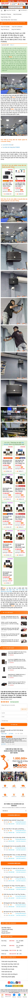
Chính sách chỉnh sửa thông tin (9, 974)
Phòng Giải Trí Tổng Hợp (6, 14)
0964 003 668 (11, 841)
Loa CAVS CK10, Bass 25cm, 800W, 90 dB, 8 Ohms (7, 184)
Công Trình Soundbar (5, 26)
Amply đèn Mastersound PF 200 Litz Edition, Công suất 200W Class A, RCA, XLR (17, 682)
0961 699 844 (11, 898)
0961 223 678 (11, 823)
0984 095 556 (11, 858)
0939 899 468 (11, 889)
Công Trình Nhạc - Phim (6, 17)
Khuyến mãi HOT (5, 933)
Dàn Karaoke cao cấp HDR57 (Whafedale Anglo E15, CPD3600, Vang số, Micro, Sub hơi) (7, 576)
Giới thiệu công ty (6, 927)
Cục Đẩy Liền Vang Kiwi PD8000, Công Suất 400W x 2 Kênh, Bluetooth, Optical (20, 186)
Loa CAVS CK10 (7, 144)
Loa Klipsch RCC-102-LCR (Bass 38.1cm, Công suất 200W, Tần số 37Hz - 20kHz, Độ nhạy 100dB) (17, 667)
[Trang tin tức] (1, 10)
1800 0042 (11, 940)
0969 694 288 (11, 849)
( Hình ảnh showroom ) (21, 823)
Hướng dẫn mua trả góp (7, 969)
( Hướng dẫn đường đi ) (20, 822)
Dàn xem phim (20, 589)
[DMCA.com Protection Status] (17, 986)
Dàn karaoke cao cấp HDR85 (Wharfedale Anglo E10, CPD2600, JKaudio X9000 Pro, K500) (20, 548)
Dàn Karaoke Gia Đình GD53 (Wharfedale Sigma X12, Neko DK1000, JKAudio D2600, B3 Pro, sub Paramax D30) (8, 493)
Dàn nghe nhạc (10, 589)
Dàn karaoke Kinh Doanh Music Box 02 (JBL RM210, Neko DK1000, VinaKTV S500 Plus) (7, 464)
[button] (13, 4)
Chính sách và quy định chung (9, 961)
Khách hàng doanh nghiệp (8, 976)
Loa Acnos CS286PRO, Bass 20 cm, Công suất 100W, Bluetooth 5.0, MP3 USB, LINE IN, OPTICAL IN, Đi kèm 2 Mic (17, 660)
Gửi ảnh (24, 709)
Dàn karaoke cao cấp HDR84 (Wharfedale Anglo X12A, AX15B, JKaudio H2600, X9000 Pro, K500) (7, 548)
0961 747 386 (12, 950)
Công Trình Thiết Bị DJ (16, 29)
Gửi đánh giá (14, 724)
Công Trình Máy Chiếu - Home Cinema (9, 19)
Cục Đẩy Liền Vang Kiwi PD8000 (11, 147)
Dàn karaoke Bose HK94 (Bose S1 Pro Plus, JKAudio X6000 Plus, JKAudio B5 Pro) (20, 491)
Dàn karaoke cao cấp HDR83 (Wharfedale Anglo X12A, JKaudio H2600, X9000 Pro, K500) (7, 520)
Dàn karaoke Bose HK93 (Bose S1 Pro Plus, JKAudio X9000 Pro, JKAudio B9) (20, 519)
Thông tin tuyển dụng (7, 929)
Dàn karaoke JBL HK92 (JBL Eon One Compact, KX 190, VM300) (19, 462)
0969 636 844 (11, 906)
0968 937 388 (11, 832)
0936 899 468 (11, 872)
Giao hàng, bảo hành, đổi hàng (9, 966)
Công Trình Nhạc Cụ (5, 29)
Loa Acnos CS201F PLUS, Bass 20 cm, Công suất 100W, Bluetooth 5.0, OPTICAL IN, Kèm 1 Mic (17, 652)
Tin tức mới (4, 931)
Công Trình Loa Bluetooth (17, 26)
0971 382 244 (11, 915)
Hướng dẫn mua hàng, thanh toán (10, 964)
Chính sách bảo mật (6, 971)
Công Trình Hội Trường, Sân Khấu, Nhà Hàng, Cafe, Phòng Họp (13, 23)
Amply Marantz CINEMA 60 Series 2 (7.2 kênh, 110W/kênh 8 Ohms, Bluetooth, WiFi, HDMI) (16, 675)
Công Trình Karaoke (17, 14)
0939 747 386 (11, 880)
